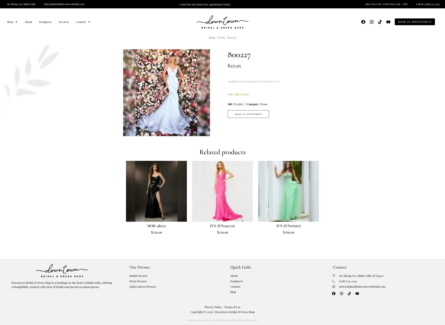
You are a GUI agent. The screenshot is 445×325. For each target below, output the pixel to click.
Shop (10, 22)
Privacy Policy (213, 307)
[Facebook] (363, 22)
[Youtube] (388, 22)
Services (64, 22)
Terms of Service (246, 320)
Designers (45, 22)
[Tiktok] (380, 22)
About (28, 22)
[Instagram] (372, 22)
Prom (221, 37)
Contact (81, 22)
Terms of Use (232, 307)
